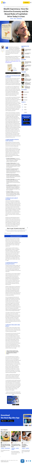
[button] (16, 228)
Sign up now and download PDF (16, 236)
